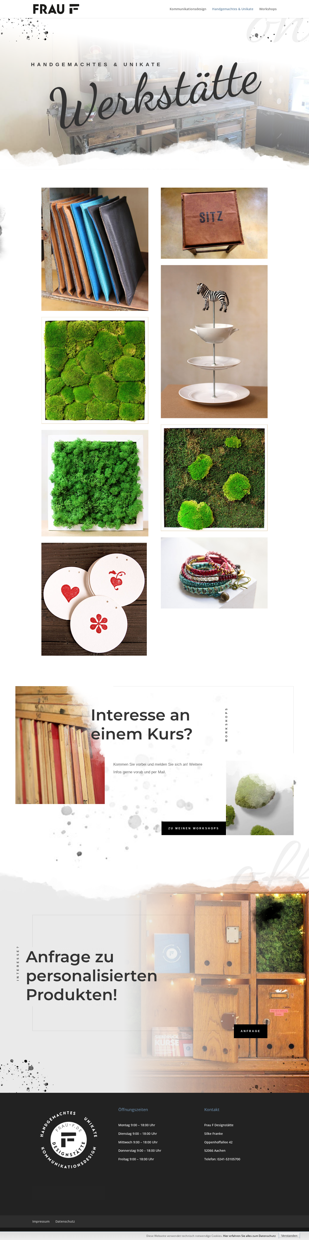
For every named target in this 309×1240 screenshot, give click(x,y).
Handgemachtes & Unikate (232, 9)
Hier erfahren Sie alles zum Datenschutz (249, 1236)
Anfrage (251, 1031)
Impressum (41, 1221)
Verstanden (289, 1236)
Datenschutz (65, 1221)
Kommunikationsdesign (188, 9)
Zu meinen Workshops (193, 828)
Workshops (268, 9)
